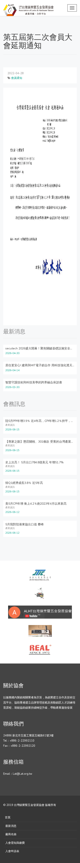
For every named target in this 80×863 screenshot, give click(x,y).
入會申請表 (12, 851)
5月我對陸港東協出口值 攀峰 (24, 524)
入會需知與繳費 (15, 843)
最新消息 (10, 826)
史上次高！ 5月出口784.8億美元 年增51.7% (34, 462)
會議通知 (16, 78)
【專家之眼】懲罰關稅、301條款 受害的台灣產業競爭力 (42, 442)
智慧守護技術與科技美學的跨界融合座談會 (33, 382)
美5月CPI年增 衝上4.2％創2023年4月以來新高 (36, 504)
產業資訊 (10, 425)
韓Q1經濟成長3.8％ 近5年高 (24, 483)
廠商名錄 (10, 834)
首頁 (7, 817)
